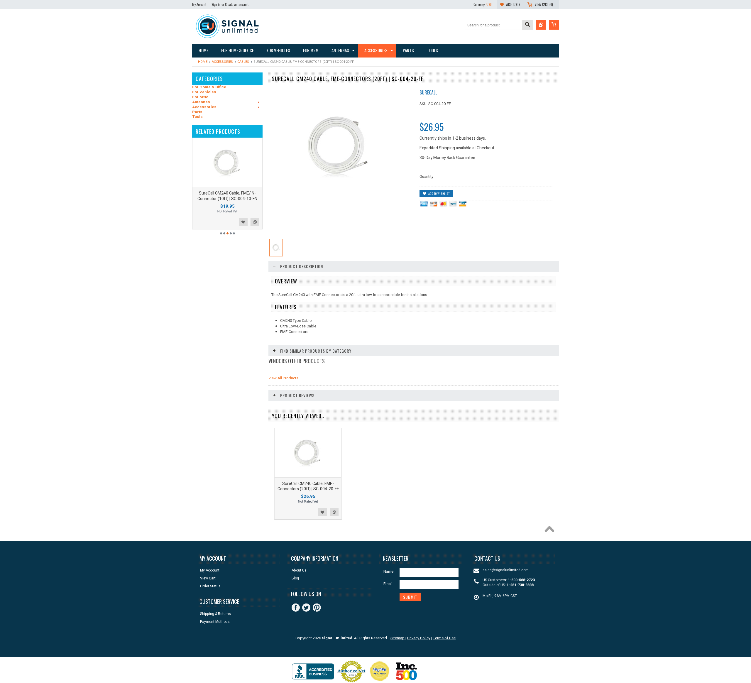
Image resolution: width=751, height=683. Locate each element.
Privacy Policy (418, 638)
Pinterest (317, 607)
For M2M (200, 97)
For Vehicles (204, 92)
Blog (295, 578)
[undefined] (339, 200)
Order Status (210, 586)
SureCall (428, 92)
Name (388, 571)
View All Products (283, 378)
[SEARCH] (527, 25)
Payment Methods (215, 621)
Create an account (236, 4)
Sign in (216, 4)
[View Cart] (554, 25)
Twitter (306, 607)
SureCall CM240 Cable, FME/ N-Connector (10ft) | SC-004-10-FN (227, 196)
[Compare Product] (541, 25)
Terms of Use (444, 638)
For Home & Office (209, 87)
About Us (299, 570)
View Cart (208, 578)
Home (202, 61)
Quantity (426, 176)
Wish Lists (513, 4)
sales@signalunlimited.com (506, 570)
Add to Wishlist (243, 222)
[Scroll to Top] (550, 530)
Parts (197, 112)
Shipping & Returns (215, 613)
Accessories (222, 61)
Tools (197, 116)
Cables (243, 61)
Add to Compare (255, 222)
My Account (199, 4)
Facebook (296, 607)
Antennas (201, 102)
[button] (750, 682)
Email (388, 583)
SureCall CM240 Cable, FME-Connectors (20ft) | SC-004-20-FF (308, 486)
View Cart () (544, 4)
